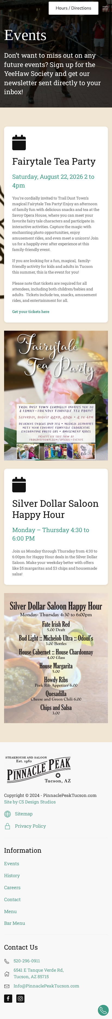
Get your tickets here (30, 311)
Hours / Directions (73, 8)
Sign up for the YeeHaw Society (49, 69)
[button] (105, 8)
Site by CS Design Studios (30, 802)
